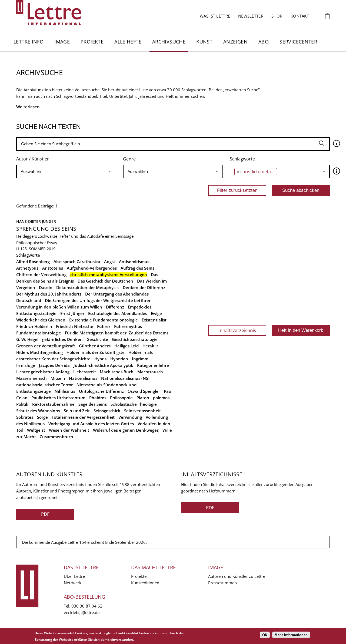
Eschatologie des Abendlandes (117, 313)
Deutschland (28, 300)
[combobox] (66, 171)
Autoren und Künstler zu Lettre (236, 576)
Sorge (42, 417)
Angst (109, 261)
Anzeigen (235, 41)
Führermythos (128, 326)
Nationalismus (83, 378)
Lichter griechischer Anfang (42, 371)
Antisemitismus (134, 261)
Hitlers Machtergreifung (39, 352)
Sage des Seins (92, 404)
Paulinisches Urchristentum (58, 397)
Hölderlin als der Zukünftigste (95, 352)
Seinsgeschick (107, 410)
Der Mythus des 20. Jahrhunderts (48, 294)
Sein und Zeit (77, 410)
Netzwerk (72, 582)
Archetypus (27, 268)
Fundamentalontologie (38, 333)
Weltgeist (36, 430)
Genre (129, 159)
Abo (263, 41)
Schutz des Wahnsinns (38, 410)
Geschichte (97, 339)
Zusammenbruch (56, 436)
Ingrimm (140, 358)
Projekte (92, 41)
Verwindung (130, 417)
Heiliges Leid (126, 345)
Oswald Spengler (144, 391)
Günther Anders (95, 345)
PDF (45, 514)
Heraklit (150, 345)
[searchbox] (66, 171)
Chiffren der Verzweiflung (41, 274)
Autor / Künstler (32, 159)
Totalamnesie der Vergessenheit (83, 417)
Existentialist (154, 320)
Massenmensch (31, 378)
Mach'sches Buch (117, 371)
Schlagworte (242, 159)
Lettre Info (29, 41)
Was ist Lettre (215, 16)
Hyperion (119, 358)
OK (264, 635)
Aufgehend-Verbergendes (92, 268)
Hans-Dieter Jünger (36, 221)
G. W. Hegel (27, 339)
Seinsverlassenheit (142, 410)
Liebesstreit (84, 371)
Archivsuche (168, 41)
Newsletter (250, 16)
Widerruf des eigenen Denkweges (126, 430)
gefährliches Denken (62, 339)
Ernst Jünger (72, 313)
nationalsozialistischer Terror (44, 384)
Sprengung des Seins (46, 228)
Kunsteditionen (145, 582)
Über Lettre (74, 576)
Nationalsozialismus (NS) (125, 378)
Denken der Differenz (144, 287)
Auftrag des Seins (137, 268)
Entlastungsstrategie (36, 313)
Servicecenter (298, 41)
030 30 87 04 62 (86, 606)
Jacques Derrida (54, 365)
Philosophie (121, 397)
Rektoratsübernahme (53, 404)
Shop (276, 16)
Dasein (45, 287)
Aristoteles (52, 268)
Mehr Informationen (291, 635)
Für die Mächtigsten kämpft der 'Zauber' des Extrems (116, 333)
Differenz (115, 307)
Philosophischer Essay (36, 242)
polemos (161, 397)
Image (62, 41)
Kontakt (300, 16)
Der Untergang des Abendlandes (117, 294)
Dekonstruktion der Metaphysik (87, 287)
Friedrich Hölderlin (34, 326)
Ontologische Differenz (101, 391)
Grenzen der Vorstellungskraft (45, 345)
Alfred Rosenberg (33, 261)
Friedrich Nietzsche (74, 326)
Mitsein (58, 378)
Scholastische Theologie (134, 404)
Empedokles (139, 307)
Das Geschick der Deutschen (105, 281)
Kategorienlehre (153, 365)
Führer (103, 326)
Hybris (100, 358)
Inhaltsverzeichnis (237, 330)
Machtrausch (150, 371)
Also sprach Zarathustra (77, 261)
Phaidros (97, 397)
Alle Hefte (127, 41)
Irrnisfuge (25, 365)
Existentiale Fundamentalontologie (103, 320)
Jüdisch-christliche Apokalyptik (103, 365)
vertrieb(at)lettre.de (81, 612)
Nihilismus (65, 391)
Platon (143, 397)
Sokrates (24, 417)
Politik (22, 404)
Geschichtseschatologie (135, 339)
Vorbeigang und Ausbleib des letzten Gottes (91, 423)
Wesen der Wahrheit (69, 430)
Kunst (204, 41)
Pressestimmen (222, 582)
